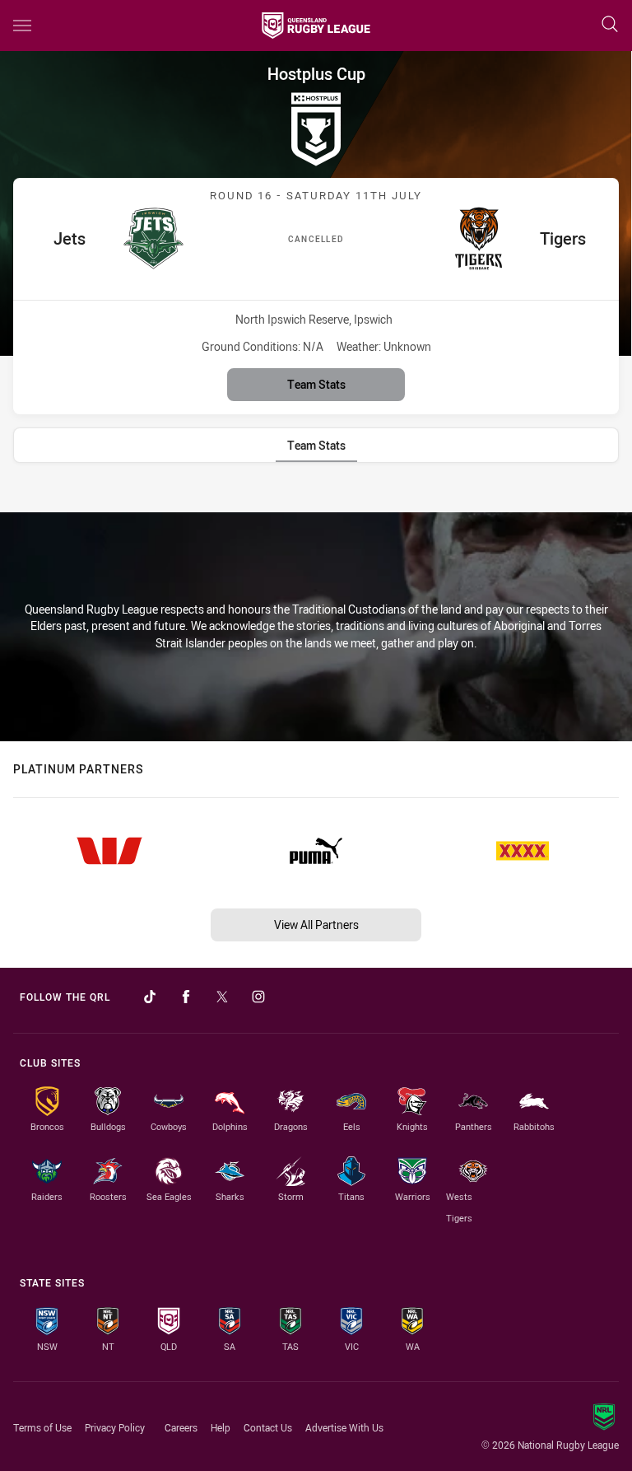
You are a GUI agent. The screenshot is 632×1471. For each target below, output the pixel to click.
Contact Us (268, 1427)
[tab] (316, 445)
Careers (181, 1427)
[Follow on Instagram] (258, 996)
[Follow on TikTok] (149, 996)
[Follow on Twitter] (222, 996)
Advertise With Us (344, 1427)
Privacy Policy (115, 1427)
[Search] (610, 25)
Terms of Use (42, 1427)
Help (220, 1427)
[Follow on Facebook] (186, 996)
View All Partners (316, 924)
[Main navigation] (22, 25)
